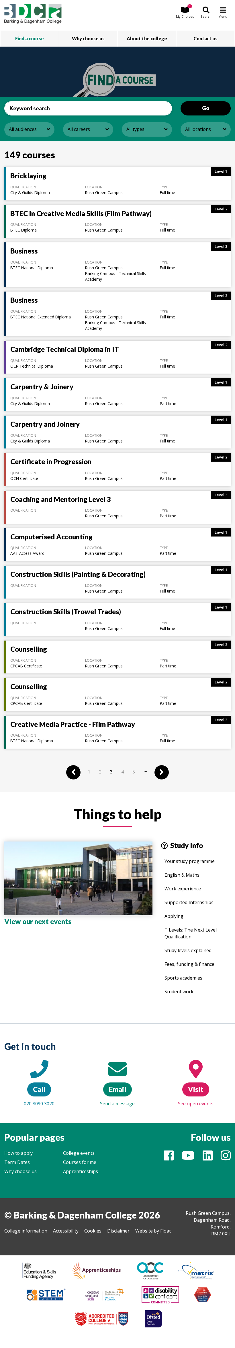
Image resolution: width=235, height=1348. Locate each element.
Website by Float (153, 1231)
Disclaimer (118, 1231)
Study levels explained (187, 950)
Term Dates (17, 1162)
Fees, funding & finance (189, 964)
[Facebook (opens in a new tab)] (169, 1158)
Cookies (92, 1231)
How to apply (18, 1153)
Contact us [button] (205, 38)
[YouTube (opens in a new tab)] (188, 1158)
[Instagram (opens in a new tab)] (226, 1158)
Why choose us (20, 1171)
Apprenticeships (80, 1171)
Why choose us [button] (88, 38)
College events (79, 1153)
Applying (173, 916)
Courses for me (79, 1162)
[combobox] (29, 129)
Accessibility (66, 1231)
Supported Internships (189, 902)
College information (25, 1231)
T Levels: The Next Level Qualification (190, 933)
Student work (178, 991)
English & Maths (181, 875)
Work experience (182, 889)
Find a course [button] (29, 38)
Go (205, 108)
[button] (185, 12)
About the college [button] (147, 38)
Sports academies (183, 978)
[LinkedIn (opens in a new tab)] (208, 1158)
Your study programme (189, 861)
